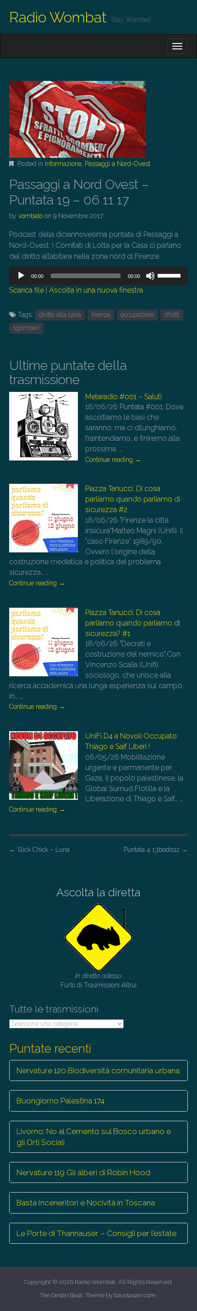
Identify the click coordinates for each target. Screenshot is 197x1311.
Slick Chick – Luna (39, 849)
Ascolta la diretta (98, 892)
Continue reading (113, 459)
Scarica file (26, 290)
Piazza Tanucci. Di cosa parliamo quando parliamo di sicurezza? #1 (132, 623)
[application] (98, 276)
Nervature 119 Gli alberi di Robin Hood (83, 1172)
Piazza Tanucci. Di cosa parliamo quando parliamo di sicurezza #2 (132, 499)
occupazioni (137, 314)
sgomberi (26, 328)
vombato (30, 215)
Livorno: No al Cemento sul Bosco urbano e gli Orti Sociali (93, 1137)
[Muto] (150, 275)
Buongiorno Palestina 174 (60, 1100)
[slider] (170, 275)
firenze (100, 314)
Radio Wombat (58, 17)
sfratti (172, 314)
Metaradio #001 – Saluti (123, 396)
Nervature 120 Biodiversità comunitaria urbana (98, 1070)
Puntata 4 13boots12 (156, 849)
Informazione (63, 163)
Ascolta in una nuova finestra (96, 290)
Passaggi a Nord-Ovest (117, 163)
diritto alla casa (60, 314)
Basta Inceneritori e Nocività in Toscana (85, 1202)
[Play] (21, 275)
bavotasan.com (135, 1295)
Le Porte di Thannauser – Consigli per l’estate (96, 1233)
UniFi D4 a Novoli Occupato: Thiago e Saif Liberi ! (131, 741)
